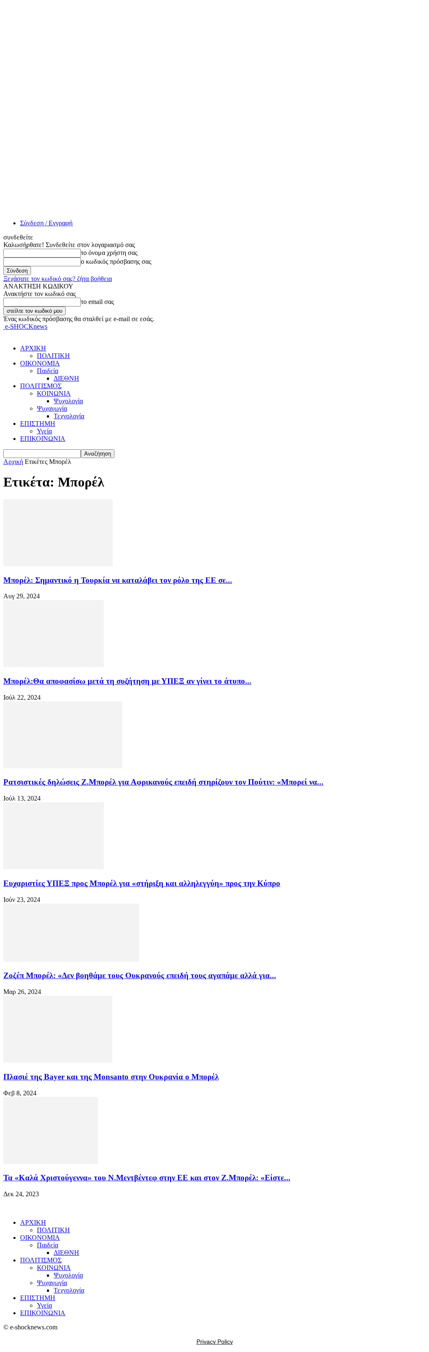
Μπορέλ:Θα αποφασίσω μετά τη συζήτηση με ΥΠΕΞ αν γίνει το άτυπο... (127, 681)
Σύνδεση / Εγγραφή (46, 223)
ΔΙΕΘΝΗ (66, 378)
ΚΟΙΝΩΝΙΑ (54, 393)
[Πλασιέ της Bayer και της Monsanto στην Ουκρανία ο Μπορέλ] (57, 1060)
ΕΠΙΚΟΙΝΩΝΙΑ (42, 438)
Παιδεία (47, 370)
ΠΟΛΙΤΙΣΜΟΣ (41, 385)
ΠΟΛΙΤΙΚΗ (53, 355)
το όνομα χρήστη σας (109, 252)
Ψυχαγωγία (52, 408)
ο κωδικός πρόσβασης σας (116, 261)
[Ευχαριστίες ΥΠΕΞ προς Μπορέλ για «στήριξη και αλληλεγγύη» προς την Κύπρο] (53, 866)
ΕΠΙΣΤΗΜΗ (37, 423)
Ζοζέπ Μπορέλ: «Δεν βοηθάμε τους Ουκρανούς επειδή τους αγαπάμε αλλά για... (139, 975)
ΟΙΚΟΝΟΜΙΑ (40, 363)
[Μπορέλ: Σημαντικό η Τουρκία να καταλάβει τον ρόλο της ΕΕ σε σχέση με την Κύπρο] (58, 563)
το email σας (97, 301)
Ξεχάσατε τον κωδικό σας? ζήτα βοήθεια (57, 278)
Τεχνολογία (69, 416)
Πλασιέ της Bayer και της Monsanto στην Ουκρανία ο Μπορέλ (111, 1076)
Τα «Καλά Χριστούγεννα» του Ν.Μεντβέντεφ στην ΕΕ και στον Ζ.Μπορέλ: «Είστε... (146, 1177)
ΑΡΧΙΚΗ (33, 348)
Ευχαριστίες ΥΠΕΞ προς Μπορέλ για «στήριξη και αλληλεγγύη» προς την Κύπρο (141, 883)
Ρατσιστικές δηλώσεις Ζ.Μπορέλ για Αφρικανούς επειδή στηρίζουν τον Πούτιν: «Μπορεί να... (163, 782)
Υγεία (44, 431)
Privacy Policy (214, 1341)
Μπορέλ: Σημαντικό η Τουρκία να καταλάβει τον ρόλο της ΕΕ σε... (117, 580)
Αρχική (13, 461)
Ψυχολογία (68, 400)
